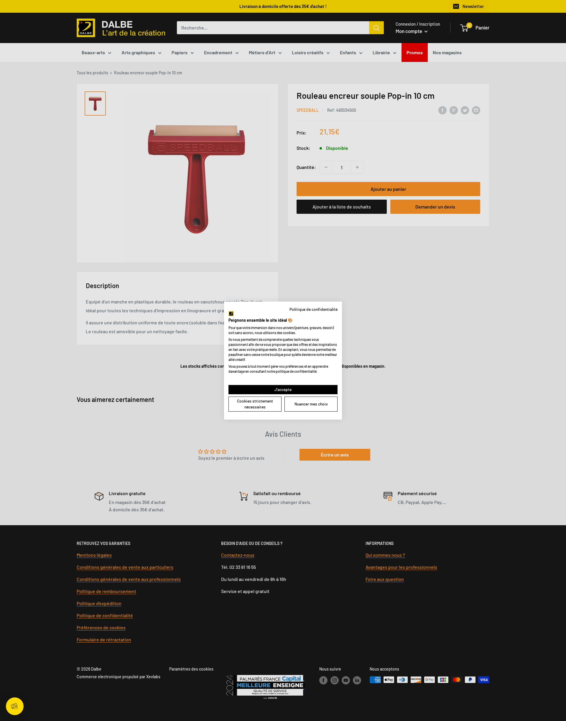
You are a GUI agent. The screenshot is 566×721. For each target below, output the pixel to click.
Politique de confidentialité (313, 308)
